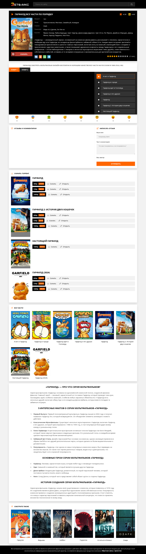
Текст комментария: (103, 142)
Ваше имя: (100, 132)
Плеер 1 (14, 70)
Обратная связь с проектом (112, 551)
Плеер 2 (25, 70)
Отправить (116, 164)
